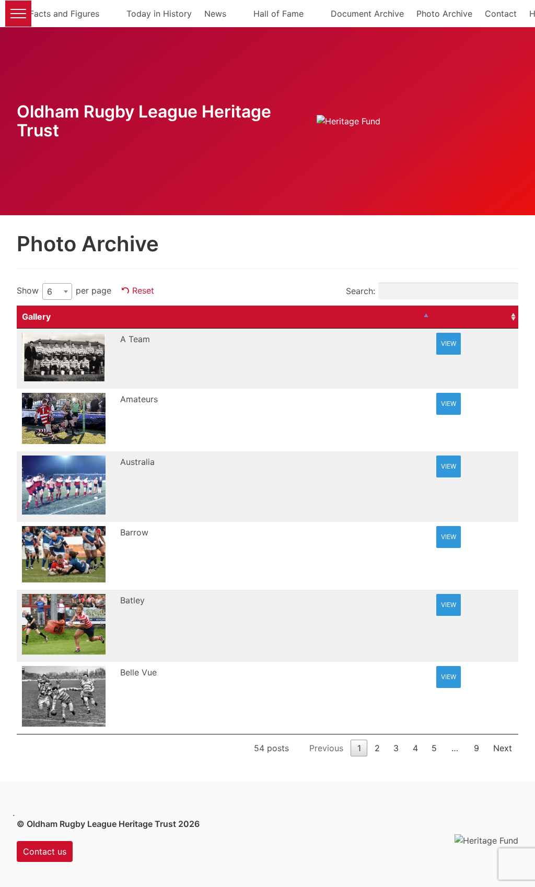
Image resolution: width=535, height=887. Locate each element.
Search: (360, 291)
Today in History (159, 13)
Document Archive (367, 13)
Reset (143, 290)
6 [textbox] (49, 291)
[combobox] (57, 291)
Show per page (64, 291)
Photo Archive (444, 13)
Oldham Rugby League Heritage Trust (144, 121)
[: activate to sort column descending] (273, 317)
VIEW (448, 343)
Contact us (44, 851)
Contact (501, 13)
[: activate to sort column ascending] (474, 317)
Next (502, 748)
